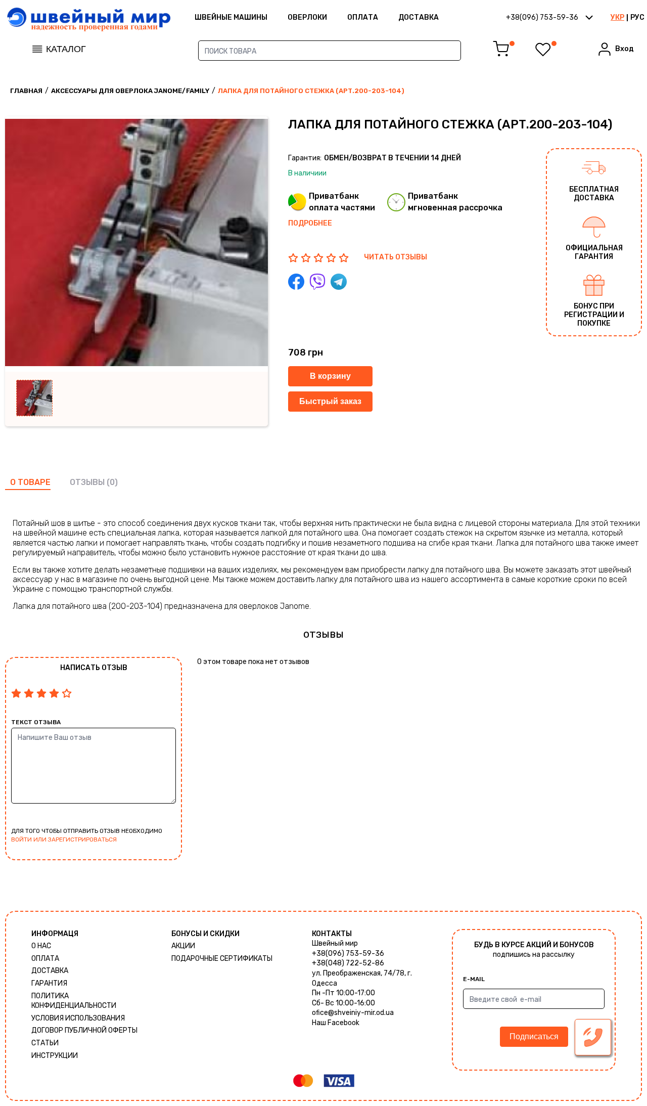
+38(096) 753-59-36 (348, 953)
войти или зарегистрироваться (64, 839)
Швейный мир (335, 943)
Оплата (362, 17)
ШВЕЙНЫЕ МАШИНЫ (231, 17)
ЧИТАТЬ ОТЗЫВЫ (395, 257)
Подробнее (310, 223)
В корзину (330, 376)
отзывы (87, 482)
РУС (637, 17)
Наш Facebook (335, 1023)
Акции (183, 946)
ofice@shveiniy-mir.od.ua (353, 1012)
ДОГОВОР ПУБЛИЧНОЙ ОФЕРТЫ (84, 1030)
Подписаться (534, 1036)
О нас (41, 946)
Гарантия (49, 983)
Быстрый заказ (330, 401)
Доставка (418, 17)
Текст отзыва (36, 722)
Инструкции (54, 1055)
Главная (26, 91)
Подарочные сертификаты (221, 958)
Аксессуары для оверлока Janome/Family (130, 91)
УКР (617, 17)
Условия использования (78, 1018)
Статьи (45, 1043)
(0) (112, 482)
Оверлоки (307, 17)
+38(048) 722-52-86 (348, 963)
